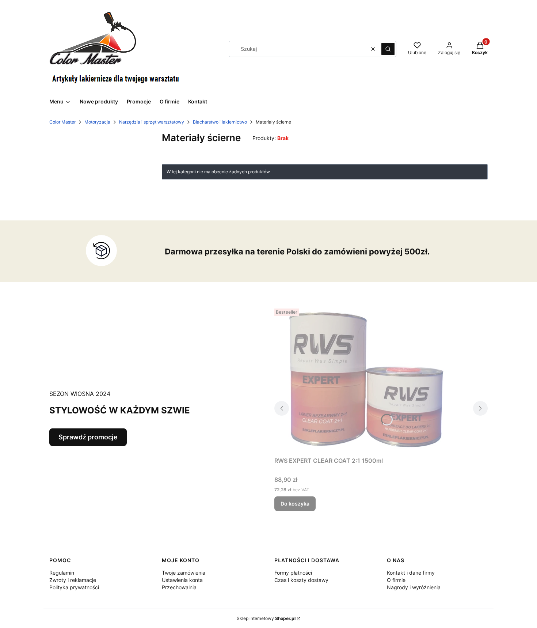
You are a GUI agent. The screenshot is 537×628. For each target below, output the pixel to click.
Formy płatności (293, 573)
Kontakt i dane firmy (411, 573)
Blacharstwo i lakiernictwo (220, 122)
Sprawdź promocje (88, 437)
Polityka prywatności (74, 587)
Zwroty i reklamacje (72, 580)
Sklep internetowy (266, 618)
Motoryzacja (97, 122)
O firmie (396, 580)
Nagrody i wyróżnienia (414, 587)
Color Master (62, 122)
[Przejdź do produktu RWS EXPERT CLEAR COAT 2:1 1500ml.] (365, 380)
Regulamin (61, 573)
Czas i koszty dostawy (301, 580)
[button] (388, 49)
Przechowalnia (179, 587)
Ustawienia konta (182, 580)
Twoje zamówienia (183, 573)
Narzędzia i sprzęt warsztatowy (151, 122)
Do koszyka (295, 503)
